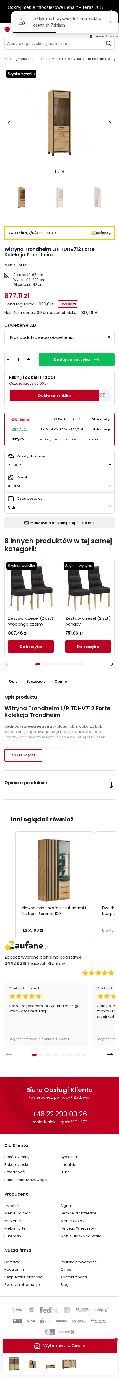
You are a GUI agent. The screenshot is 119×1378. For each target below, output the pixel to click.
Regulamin (14, 1269)
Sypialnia (69, 1156)
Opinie (61, 681)
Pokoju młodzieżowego (25, 1179)
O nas (66, 1269)
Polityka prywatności (79, 1262)
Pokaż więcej (23, 755)
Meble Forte (15, 1228)
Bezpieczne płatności (23, 1277)
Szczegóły (36, 681)
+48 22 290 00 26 (59, 1114)
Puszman (12, 1236)
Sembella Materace (79, 1213)
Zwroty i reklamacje (22, 1284)
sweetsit (11, 1205)
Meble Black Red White (81, 1236)
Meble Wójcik (73, 1220)
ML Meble (12, 1220)
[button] (9, 885)
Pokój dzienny (16, 1156)
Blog (65, 1284)
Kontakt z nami (74, 1277)
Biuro (65, 1172)
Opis (13, 681)
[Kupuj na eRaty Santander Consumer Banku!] (20, 419)
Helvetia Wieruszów (78, 1228)
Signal (66, 1205)
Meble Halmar (17, 1213)
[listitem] (54, 885)
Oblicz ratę (100, 419)
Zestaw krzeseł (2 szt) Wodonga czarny (30, 621)
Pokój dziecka (17, 1164)
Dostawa (12, 1262)
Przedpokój (14, 1172)
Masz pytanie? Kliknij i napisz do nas (62, 522)
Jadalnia (68, 1164)
